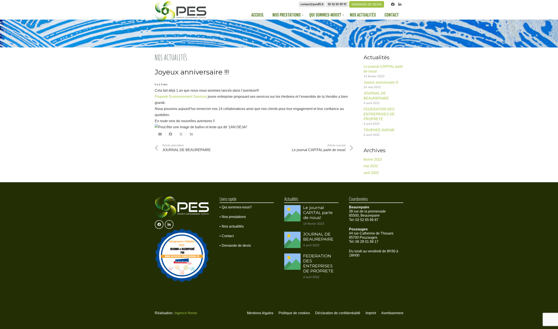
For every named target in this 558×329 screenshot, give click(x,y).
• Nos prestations (232, 217)
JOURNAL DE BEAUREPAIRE (318, 236)
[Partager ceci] (170, 134)
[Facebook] (392, 4)
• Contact (226, 236)
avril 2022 (371, 173)
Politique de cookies (294, 313)
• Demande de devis (235, 245)
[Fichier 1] (180, 11)
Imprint (371, 313)
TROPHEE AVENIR (379, 130)
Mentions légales (260, 313)
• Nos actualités (231, 226)
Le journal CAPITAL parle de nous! (318, 212)
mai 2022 (371, 166)
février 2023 (373, 159)
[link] (181, 96)
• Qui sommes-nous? (235, 207)
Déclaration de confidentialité (337, 313)
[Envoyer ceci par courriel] (160, 134)
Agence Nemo (186, 313)
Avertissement (392, 313)
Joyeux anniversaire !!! (381, 82)
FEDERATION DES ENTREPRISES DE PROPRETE (379, 114)
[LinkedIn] (399, 4)
